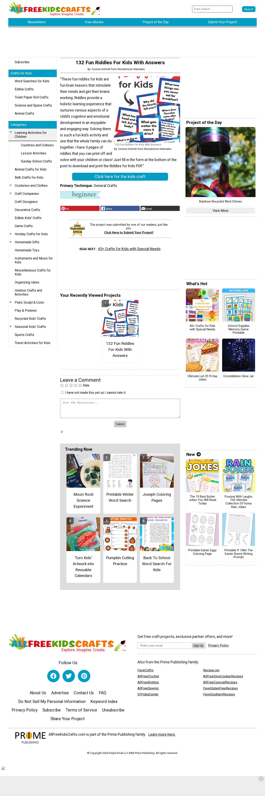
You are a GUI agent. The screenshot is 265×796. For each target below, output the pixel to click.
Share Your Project (68, 718)
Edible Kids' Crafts (28, 218)
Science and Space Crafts (33, 105)
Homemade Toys (27, 250)
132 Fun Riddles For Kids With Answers (120, 349)
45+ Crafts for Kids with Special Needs (129, 249)
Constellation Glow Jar (238, 376)
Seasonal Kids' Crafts (30, 327)
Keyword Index (104, 701)
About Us (38, 692)
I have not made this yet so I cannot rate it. (95, 393)
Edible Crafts (24, 89)
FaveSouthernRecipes (219, 694)
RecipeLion (211, 670)
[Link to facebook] (53, 676)
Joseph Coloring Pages (156, 497)
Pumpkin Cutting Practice (120, 560)
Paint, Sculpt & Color (29, 302)
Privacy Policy (24, 710)
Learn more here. (162, 734)
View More (220, 211)
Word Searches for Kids (32, 81)
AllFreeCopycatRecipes (220, 682)
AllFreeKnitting (148, 682)
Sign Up (198, 645)
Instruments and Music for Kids (34, 260)
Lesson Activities (33, 153)
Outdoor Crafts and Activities (28, 292)
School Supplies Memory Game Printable (238, 329)
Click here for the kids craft (120, 176)
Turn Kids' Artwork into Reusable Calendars (83, 566)
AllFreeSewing (148, 688)
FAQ (102, 692)
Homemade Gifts (27, 242)
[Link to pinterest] (84, 676)
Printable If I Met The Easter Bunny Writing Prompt (238, 554)
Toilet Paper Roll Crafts (31, 97)
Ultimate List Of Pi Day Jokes (202, 378)
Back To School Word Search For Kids (157, 563)
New (190, 454)
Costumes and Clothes (31, 186)
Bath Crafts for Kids (29, 177)
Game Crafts (24, 226)
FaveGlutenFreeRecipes (220, 688)
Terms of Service (81, 710)
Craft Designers (26, 202)
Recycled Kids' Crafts (30, 319)
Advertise (60, 692)
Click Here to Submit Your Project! (128, 232)
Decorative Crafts (27, 210)
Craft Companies (27, 194)
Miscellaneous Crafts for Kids (33, 272)
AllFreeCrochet (148, 676)
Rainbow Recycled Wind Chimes (220, 201)
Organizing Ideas (27, 282)
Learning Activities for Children (31, 135)
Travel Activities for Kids (32, 343)
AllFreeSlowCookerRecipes (223, 676)
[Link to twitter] (69, 676)
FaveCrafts (145, 670)
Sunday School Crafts (36, 161)
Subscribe (22, 62)
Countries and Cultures (37, 145)
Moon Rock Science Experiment (83, 500)
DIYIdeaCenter (148, 694)
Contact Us (84, 692)
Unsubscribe (113, 710)
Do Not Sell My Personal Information (52, 701)
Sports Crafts (24, 335)
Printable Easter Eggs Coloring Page (202, 552)
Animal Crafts (24, 113)
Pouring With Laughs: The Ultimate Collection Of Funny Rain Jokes (239, 502)
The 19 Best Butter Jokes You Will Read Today (202, 500)
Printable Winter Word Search (120, 497)
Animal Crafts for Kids (31, 169)
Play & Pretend (25, 311)
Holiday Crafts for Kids (31, 234)
